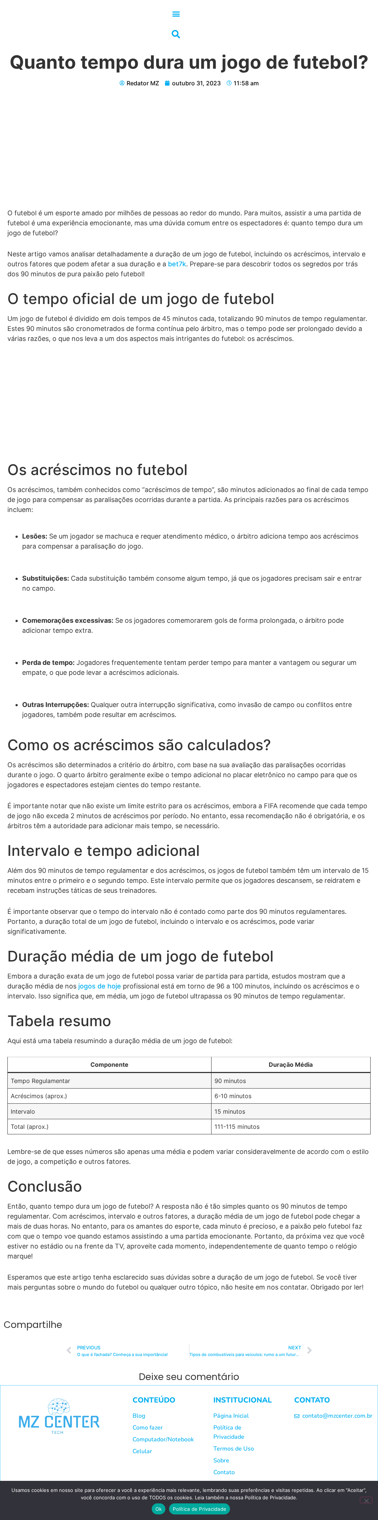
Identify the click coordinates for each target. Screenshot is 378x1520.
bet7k (177, 264)
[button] (176, 13)
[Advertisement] (189, 153)
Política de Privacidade (199, 1509)
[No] (366, 1500)
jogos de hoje (98, 986)
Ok (158, 1509)
